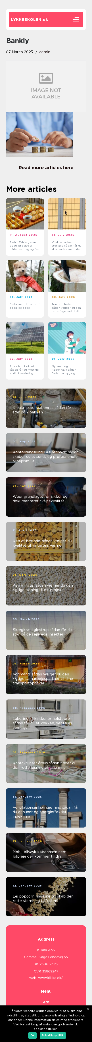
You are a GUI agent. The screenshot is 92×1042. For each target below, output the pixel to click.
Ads (46, 1002)
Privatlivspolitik (53, 1035)
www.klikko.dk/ (50, 978)
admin (44, 52)
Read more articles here (46, 167)
